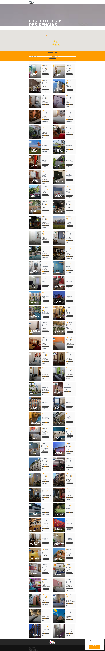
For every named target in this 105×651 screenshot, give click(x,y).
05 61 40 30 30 (45, 585)
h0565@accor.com (44, 117)
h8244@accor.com (44, 147)
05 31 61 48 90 (44, 600)
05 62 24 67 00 (45, 555)
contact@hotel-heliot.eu (69, 359)
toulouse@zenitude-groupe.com (70, 601)
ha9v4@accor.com (44, 571)
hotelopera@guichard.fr (45, 344)
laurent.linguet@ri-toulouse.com (46, 495)
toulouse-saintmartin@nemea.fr (46, 420)
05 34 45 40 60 (68, 464)
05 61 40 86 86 (68, 298)
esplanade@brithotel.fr (69, 224)
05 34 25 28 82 (44, 358)
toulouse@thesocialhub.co (69, 268)
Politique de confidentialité (32, 647)
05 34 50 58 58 (44, 570)
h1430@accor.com (68, 495)
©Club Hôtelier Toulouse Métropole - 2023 (34, 650)
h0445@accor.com (44, 253)
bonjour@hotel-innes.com (45, 208)
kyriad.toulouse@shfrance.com (46, 631)
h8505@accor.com (44, 269)
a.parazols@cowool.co (69, 208)
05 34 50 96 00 (69, 585)
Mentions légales (31, 648)
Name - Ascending (69, 61)
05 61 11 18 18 (44, 86)
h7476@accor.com (68, 117)
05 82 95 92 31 (68, 71)
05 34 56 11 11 (44, 116)
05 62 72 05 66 (44, 192)
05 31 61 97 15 (69, 343)
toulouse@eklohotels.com (45, 526)
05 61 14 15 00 (44, 449)
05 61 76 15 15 (69, 434)
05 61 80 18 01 (68, 116)
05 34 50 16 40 (68, 101)
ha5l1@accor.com (68, 102)
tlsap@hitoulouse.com (69, 254)
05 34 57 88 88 (45, 297)
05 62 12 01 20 (45, 389)
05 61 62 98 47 (69, 313)
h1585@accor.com (68, 147)
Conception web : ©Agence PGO (32, 649)
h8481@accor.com (44, 329)
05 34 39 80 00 (44, 540)
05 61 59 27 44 (44, 434)
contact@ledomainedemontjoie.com (46, 450)
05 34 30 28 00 (68, 555)
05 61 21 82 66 (44, 343)
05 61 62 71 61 (68, 237)
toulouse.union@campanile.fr (46, 223)
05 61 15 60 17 (45, 132)
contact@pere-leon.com (45, 102)
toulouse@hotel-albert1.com (45, 374)
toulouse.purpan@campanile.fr (70, 374)
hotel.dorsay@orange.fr (69, 238)
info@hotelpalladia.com (45, 390)
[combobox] (64, 56)
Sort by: (65, 61)
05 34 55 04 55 (44, 178)
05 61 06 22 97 (44, 479)
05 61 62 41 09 (45, 615)
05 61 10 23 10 (68, 570)
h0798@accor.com (44, 179)
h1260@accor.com (68, 465)
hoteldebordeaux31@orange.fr (46, 616)
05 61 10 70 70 (44, 268)
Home (30, 16)
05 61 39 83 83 (68, 540)
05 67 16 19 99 (68, 419)
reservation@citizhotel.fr (45, 87)
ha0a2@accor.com (44, 510)
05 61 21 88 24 (69, 479)
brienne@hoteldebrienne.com (70, 132)
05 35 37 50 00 (68, 449)
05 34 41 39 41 (68, 358)
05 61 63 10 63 (44, 207)
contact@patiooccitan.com (69, 510)
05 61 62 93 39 (68, 177)
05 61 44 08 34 (69, 328)
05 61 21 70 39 (44, 101)
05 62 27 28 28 (68, 494)
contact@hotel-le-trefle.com (69, 631)
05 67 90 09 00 (45, 494)
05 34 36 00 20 (68, 253)
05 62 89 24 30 (44, 222)
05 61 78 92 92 (69, 223)
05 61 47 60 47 (44, 71)
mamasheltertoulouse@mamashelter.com (69, 389)
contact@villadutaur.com (45, 359)
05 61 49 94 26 (45, 238)
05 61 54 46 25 (69, 86)
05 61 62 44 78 (44, 328)
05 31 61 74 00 (69, 600)
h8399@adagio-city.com (69, 586)
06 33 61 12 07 (68, 207)
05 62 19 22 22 (69, 615)
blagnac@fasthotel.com (45, 133)
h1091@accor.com (68, 571)
